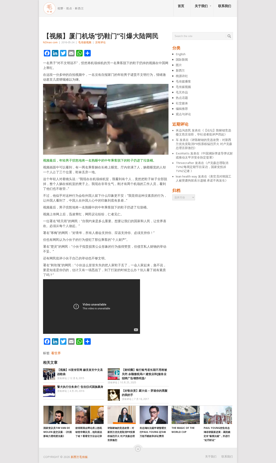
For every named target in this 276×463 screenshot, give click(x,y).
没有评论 (100, 42)
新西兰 (180, 70)
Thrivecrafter (185, 163)
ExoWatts (183, 153)
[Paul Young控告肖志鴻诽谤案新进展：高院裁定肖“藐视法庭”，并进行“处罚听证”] (218, 415)
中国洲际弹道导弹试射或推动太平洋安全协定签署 (204, 155)
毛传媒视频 (84, 42)
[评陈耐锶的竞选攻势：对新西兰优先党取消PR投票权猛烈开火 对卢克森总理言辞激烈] (121, 415)
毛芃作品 (182, 92)
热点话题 (182, 98)
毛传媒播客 (183, 81)
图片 (179, 65)
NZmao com (50, 42)
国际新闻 (182, 59)
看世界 (56, 353)
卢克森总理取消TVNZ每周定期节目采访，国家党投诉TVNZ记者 (202, 167)
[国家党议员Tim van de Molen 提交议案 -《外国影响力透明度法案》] (57, 415)
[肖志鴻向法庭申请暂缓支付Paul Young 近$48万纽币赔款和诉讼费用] (154, 415)
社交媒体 (182, 103)
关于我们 (201, 6)
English (180, 54)
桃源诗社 (182, 76)
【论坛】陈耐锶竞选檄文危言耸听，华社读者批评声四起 (203, 132)
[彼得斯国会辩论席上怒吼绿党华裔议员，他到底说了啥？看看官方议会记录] (89, 415)
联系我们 (224, 6)
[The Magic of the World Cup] (186, 415)
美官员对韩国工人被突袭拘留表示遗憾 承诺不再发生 (203, 178)
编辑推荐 (182, 109)
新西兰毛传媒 (79, 457)
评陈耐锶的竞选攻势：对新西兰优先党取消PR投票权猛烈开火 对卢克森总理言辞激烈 (204, 144)
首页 (181, 6)
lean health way (186, 176)
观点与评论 (183, 114)
